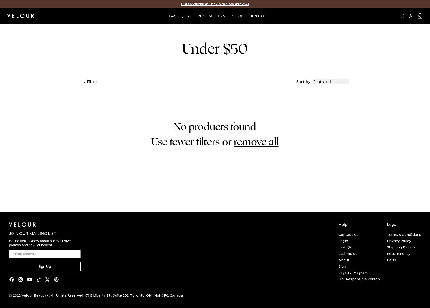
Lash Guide (347, 253)
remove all (256, 142)
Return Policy (399, 253)
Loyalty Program (353, 272)
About (344, 260)
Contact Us (348, 234)
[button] (237, 16)
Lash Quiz (346, 247)
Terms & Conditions (404, 234)
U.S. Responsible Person (359, 279)
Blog (342, 266)
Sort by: (303, 81)
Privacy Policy (399, 240)
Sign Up (45, 267)
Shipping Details (401, 247)
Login (343, 240)
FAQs (391, 260)
